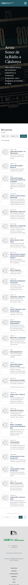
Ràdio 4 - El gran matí (16, 483)
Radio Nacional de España (17, 380)
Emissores (14, 571)
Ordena (23, 136)
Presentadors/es (14, 573)
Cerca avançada (5, 140)
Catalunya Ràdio (15, 442)
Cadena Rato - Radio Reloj (17, 297)
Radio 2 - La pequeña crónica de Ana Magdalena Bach (17, 426)
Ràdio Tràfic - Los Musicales (18, 226)
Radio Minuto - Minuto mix (17, 211)
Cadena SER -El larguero (17, 410)
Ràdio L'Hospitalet (15, 270)
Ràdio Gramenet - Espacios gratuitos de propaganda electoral (17, 255)
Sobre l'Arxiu (14, 568)
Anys (14, 579)
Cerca (14, 582)
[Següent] (25, 517)
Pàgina (7, 517)
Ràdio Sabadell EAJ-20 (16, 352)
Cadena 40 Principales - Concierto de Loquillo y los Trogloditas (17, 179)
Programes (14, 576)
